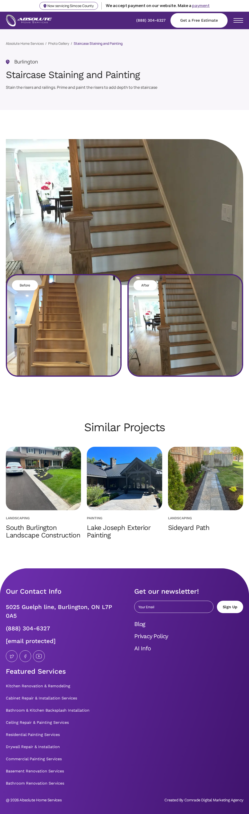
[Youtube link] (39, 656)
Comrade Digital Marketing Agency (213, 800)
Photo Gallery (58, 43)
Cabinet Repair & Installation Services (41, 698)
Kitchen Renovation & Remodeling (38, 686)
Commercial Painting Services (34, 759)
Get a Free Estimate (199, 20)
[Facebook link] (25, 656)
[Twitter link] (12, 656)
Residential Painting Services (33, 734)
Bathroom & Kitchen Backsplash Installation (47, 710)
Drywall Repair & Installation (33, 746)
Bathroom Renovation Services (35, 783)
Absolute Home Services (25, 43)
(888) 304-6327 (28, 628)
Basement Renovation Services (35, 771)
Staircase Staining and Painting (98, 43)
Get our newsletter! (166, 591)
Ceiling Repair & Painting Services (37, 722)
